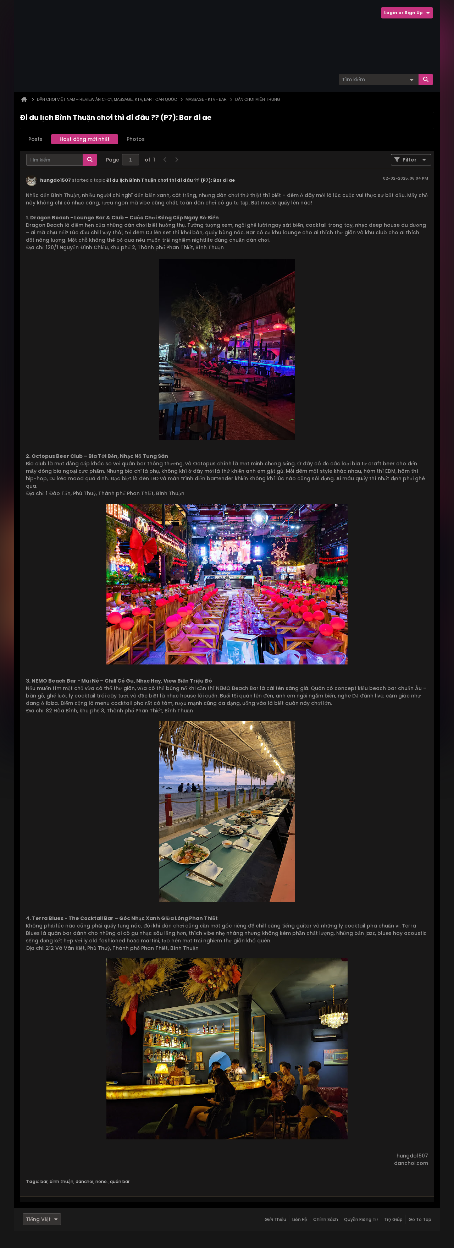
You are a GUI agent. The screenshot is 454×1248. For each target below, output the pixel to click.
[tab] (35, 139)
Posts (35, 139)
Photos (136, 139)
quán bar (119, 1181)
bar (44, 1181)
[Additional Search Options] (411, 79)
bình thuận (61, 1181)
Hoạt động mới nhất (85, 139)
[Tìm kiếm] (426, 79)
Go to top (420, 1219)
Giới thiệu (275, 1219)
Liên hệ (299, 1219)
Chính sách (325, 1219)
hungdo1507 (55, 180)
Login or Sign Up (403, 13)
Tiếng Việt (38, 1219)
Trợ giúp (393, 1219)
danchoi (84, 1181)
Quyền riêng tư (361, 1219)
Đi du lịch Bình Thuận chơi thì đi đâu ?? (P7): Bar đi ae (170, 180)
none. (101, 1181)
